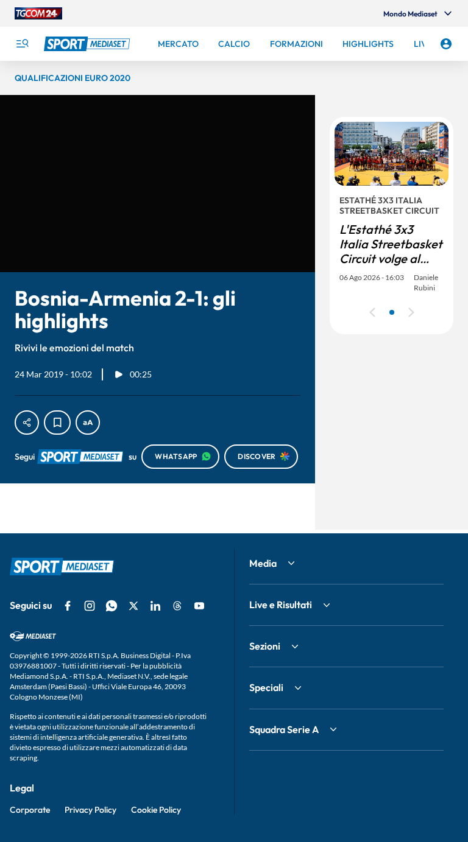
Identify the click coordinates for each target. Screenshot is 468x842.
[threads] (177, 606)
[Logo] (88, 44)
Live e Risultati (280, 604)
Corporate (30, 809)
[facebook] (68, 606)
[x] (133, 606)
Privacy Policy (90, 809)
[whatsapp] (111, 606)
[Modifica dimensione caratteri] (88, 422)
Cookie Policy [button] (156, 809)
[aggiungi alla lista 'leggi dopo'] (57, 422)
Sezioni (264, 646)
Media (263, 563)
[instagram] (89, 606)
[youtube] (199, 606)
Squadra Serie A (284, 729)
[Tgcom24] (38, 13)
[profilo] (446, 44)
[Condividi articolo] (27, 422)
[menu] (22, 44)
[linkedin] (155, 606)
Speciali (266, 687)
